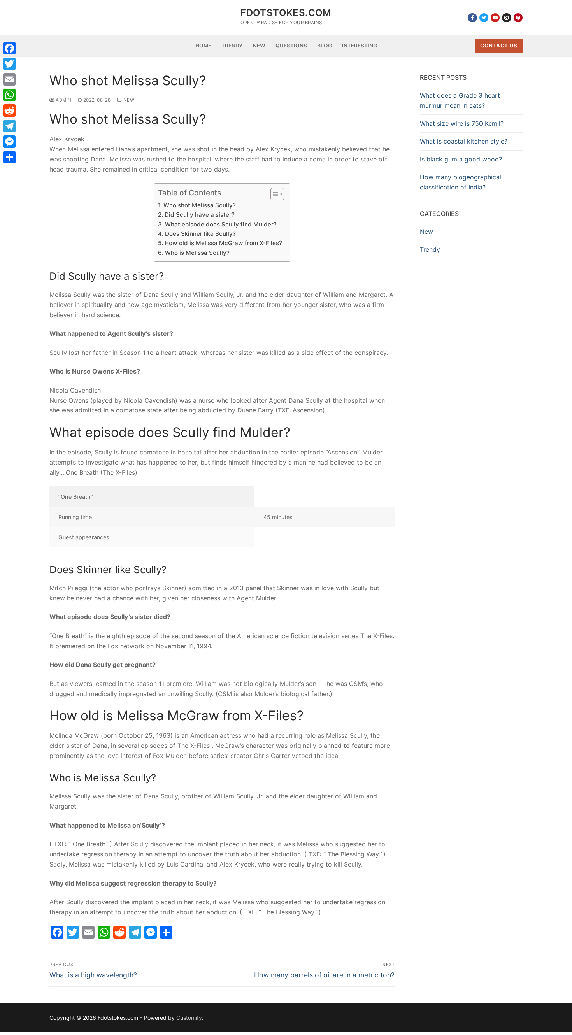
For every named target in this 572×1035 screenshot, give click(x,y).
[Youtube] (495, 17)
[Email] (9, 79)
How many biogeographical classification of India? (460, 182)
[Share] (9, 157)
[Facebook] (472, 17)
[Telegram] (9, 126)
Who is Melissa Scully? (197, 252)
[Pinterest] (518, 17)
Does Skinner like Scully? (200, 233)
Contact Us (498, 45)
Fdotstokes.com (286, 12)
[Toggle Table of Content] (273, 194)
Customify (189, 1017)
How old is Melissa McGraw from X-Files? (223, 243)
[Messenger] (9, 141)
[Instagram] (506, 17)
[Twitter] (483, 17)
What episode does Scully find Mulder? (220, 224)
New (128, 100)
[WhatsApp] (9, 95)
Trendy (430, 249)
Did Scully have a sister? (199, 214)
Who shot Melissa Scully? (199, 205)
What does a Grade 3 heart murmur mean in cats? (460, 100)
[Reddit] (9, 110)
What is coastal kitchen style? (463, 141)
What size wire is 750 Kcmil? (462, 123)
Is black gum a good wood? (461, 159)
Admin (63, 100)
